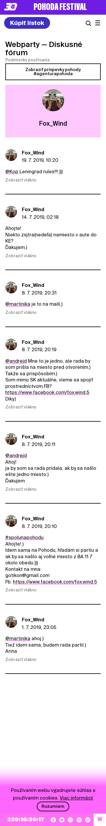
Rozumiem (53, 806)
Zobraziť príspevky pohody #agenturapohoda (53, 71)
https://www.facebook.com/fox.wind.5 (47, 392)
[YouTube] (61, 819)
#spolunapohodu (24, 537)
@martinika (17, 304)
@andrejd (16, 361)
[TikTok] (87, 819)
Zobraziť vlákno (21, 180)
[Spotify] (79, 819)
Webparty (22, 44)
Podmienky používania (27, 60)
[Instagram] (70, 819)
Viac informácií (76, 798)
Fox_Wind (33, 153)
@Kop (11, 171)
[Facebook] (53, 819)
